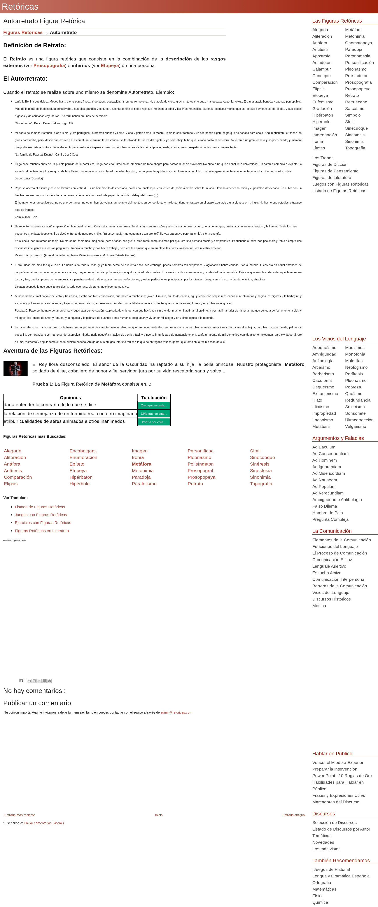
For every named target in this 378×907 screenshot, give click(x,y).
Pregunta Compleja (330, 519)
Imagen (319, 128)
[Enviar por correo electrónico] (29, 684)
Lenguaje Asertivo (329, 566)
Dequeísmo (323, 387)
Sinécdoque (356, 128)
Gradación (322, 108)
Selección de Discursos (334, 822)
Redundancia (358, 400)
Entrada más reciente (19, 818)
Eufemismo (323, 102)
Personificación (359, 62)
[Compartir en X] (39, 684)
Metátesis (321, 426)
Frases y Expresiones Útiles (338, 795)
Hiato (317, 400)
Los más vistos (326, 849)
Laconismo (322, 420)
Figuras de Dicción (330, 164)
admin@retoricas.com (176, 715)
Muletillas (354, 360)
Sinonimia (354, 141)
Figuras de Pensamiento (335, 171)
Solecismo (355, 406)
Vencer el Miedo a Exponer (337, 762)
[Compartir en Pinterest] (49, 684)
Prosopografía (358, 82)
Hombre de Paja (327, 512)
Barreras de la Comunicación (339, 586)
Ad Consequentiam (330, 453)
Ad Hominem (324, 460)
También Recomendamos (341, 860)
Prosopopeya (358, 89)
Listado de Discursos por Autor (341, 829)
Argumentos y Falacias (338, 438)
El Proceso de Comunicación (339, 553)
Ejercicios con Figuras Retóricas (43, 526)
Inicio (159, 818)
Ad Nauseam (324, 480)
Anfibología (323, 360)
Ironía (317, 141)
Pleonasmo (356, 69)
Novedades (323, 842)
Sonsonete (355, 413)
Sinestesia (355, 135)
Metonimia (143, 473)
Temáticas (322, 835)
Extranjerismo (325, 393)
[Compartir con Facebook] (44, 684)
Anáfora (319, 43)
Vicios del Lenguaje (330, 592)
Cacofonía (322, 380)
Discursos (323, 814)
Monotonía (355, 354)
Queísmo (353, 393)
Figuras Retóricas (23, 32)
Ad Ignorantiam (326, 466)
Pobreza (353, 387)
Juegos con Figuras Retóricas (41, 518)
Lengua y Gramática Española (341, 876)
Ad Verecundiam (328, 493)
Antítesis (320, 49)
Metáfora (353, 29)
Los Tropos (323, 158)
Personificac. (201, 454)
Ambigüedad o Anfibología (337, 499)
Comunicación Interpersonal (338, 579)
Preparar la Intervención (334, 769)
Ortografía (321, 882)
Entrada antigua (293, 818)
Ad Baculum (323, 447)
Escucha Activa (326, 572)
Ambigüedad (324, 354)
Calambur (321, 69)
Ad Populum (324, 486)
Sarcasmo (354, 108)
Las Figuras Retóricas (337, 21)
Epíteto (77, 467)
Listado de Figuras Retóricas (40, 510)
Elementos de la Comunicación (341, 540)
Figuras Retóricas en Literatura (42, 534)
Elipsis (11, 486)
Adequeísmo (324, 347)
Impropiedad (324, 413)
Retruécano (356, 102)
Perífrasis (354, 374)
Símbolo (353, 115)
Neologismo (356, 367)
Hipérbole (321, 121)
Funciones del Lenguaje (335, 546)
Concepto (321, 75)
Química (320, 902)
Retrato (352, 95)
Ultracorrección (359, 420)
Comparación (18, 480)
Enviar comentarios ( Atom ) (44, 826)
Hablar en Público (332, 753)
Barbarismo (323, 374)
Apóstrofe (321, 56)
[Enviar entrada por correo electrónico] (21, 684)
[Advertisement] (266, 59)
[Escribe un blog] (34, 684)
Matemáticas (324, 889)
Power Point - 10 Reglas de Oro (342, 775)
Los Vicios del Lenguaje (339, 339)
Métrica (319, 605)
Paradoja (141, 480)
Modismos (355, 347)
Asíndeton (322, 62)
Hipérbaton (322, 115)
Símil (349, 121)
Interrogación (324, 135)
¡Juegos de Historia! (331, 869)
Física (318, 895)
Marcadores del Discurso (335, 802)
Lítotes (318, 148)
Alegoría (320, 29)
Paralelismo (144, 486)
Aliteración (322, 36)
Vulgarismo (355, 426)
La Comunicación (332, 531)
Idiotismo (320, 406)
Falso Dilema (324, 506)
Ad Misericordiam (328, 473)
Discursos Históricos (331, 599)
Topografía (355, 148)
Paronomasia (357, 56)
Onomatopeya (358, 43)
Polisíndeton (357, 75)
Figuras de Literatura (331, 177)
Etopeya (110, 65)
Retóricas (20, 6)
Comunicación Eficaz (332, 559)
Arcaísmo (321, 367)
